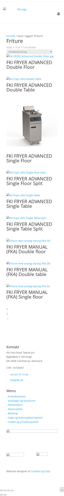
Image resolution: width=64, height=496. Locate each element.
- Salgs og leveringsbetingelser (24, 417)
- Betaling (12, 413)
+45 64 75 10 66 (19, 374)
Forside (10, 36)
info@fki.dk (16, 380)
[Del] (8, 490)
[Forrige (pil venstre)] (1, 494)
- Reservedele (14, 409)
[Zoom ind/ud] (1, 490)
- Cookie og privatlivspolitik (22, 422)
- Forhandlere (14, 404)
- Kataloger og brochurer (21, 400)
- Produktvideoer (16, 396)
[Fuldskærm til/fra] (5, 490)
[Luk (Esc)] (12, 490)
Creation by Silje (40, 471)
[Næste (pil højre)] (5, 494)
